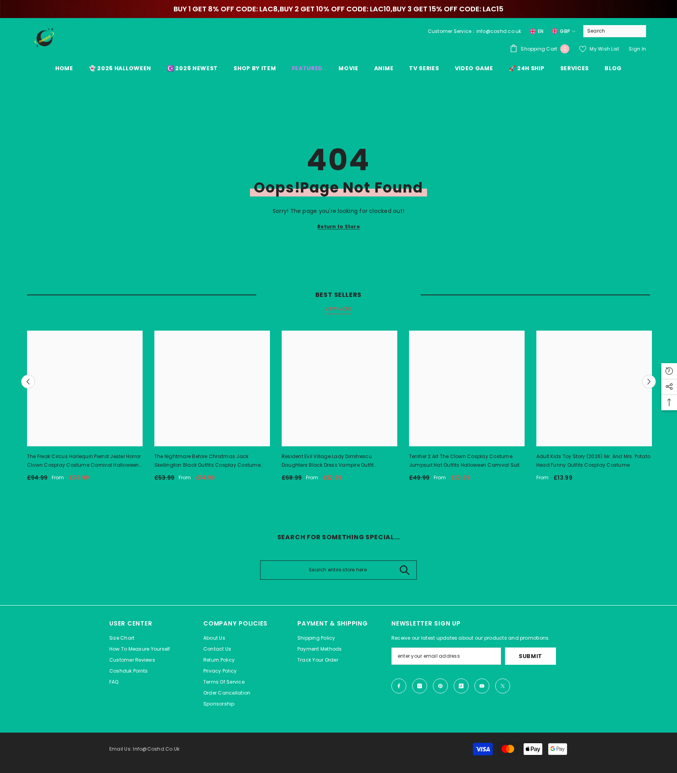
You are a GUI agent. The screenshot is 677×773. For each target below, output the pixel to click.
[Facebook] (398, 685)
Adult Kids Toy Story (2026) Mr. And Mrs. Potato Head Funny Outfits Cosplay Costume (593, 460)
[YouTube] (481, 685)
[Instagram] (419, 685)
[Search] (614, 31)
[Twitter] (502, 685)
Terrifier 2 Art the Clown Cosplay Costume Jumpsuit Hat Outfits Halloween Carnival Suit (464, 460)
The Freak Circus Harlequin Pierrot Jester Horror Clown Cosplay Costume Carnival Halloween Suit (84, 461)
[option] (84, 409)
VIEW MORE (338, 309)
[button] (28, 382)
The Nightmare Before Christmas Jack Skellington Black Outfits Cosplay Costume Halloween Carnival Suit (207, 461)
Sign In (637, 48)
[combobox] (608, 31)
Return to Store (338, 226)
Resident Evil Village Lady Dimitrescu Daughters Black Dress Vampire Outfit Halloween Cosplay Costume (328, 461)
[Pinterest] (440, 685)
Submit (530, 656)
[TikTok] (461, 685)
